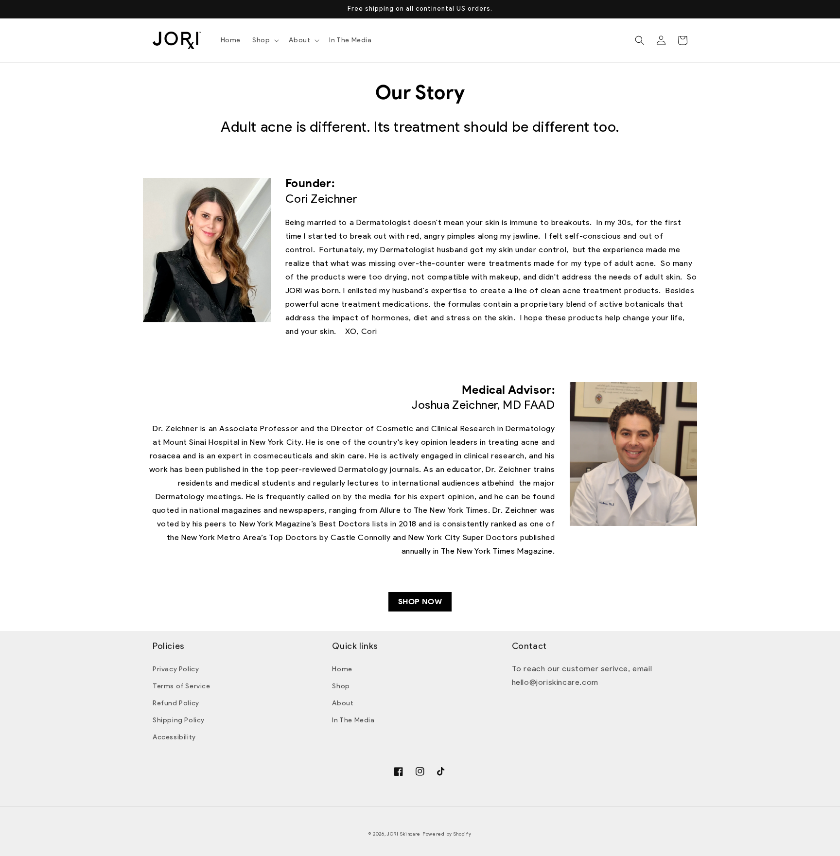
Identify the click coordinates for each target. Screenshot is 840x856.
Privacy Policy (176, 669)
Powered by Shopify (447, 834)
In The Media (353, 720)
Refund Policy (176, 703)
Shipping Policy (179, 720)
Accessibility (174, 737)
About (342, 703)
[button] (264, 40)
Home (342, 669)
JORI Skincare (403, 834)
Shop (341, 686)
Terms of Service (181, 686)
